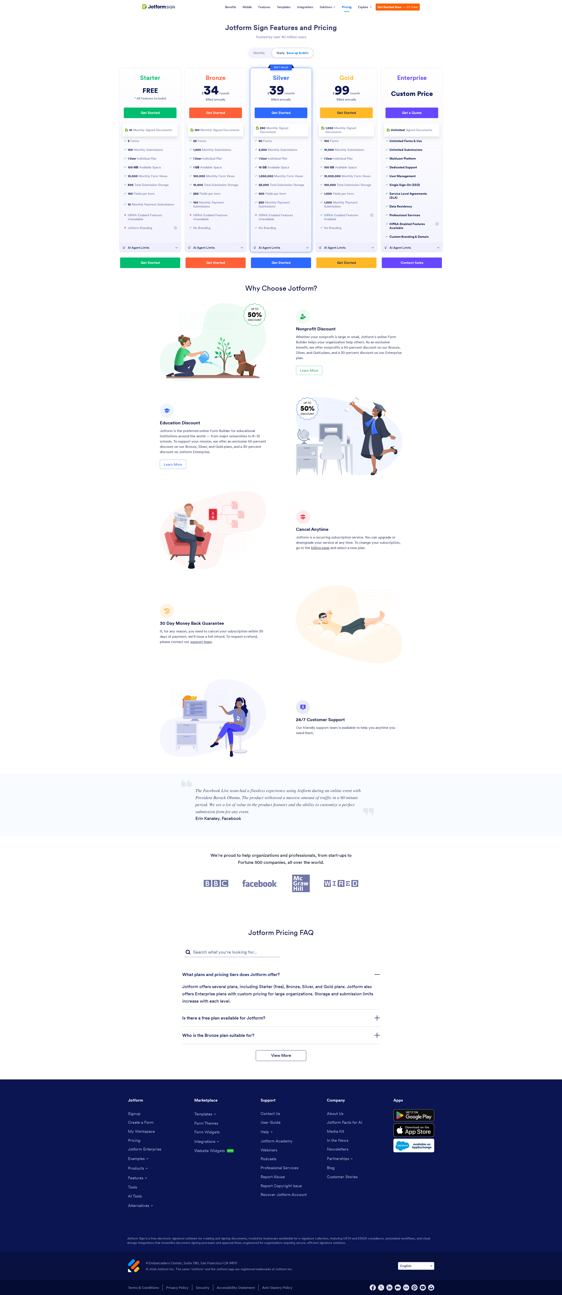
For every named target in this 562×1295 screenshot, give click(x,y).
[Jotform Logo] (158, 6)
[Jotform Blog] (406, 1287)
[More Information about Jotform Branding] (175, 227)
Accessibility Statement (236, 1287)
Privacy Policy (177, 1287)
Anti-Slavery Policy (277, 1287)
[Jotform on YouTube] (423, 1287)
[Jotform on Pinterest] (414, 1287)
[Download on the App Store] (413, 1130)
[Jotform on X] (381, 1287)
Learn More (309, 370)
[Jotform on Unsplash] (431, 1287)
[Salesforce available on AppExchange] (413, 1145)
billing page (320, 548)
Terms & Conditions (143, 1287)
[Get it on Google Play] (413, 1115)
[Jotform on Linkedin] (389, 1287)
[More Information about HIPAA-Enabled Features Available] (371, 215)
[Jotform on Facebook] (373, 1287)
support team (201, 641)
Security (202, 1287)
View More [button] (281, 1055)
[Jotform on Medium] (398, 1287)
